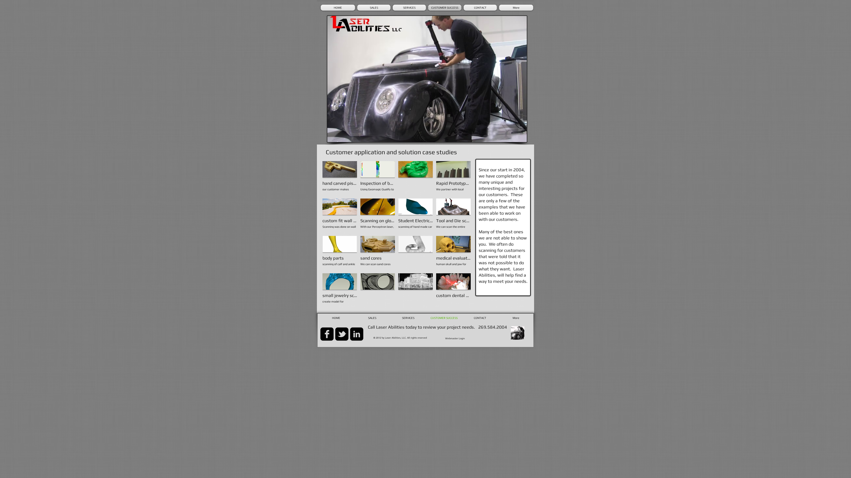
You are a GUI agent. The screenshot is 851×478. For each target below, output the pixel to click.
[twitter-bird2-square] (342, 334)
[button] (339, 178)
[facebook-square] (327, 334)
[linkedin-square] (356, 334)
